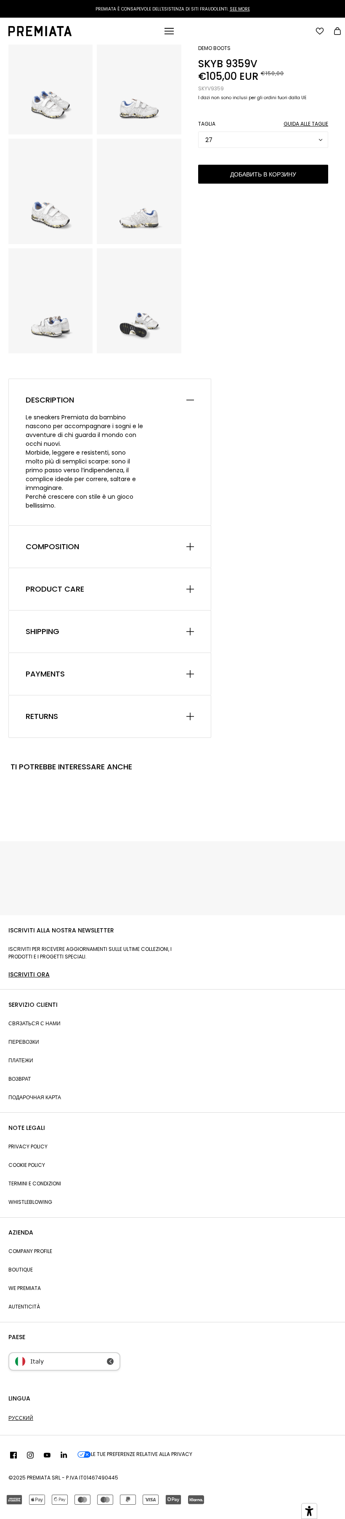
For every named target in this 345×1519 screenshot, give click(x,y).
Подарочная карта (34, 1097)
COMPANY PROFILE (30, 1251)
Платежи (20, 1060)
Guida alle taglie (306, 123)
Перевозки (23, 1041)
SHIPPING (42, 631)
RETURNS (42, 716)
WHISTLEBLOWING (30, 1202)
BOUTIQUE (20, 1269)
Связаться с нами (34, 1023)
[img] (13, 1455)
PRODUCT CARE (55, 589)
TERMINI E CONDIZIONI (34, 1183)
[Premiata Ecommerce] (40, 34)
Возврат (19, 1078)
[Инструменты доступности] (309, 1511)
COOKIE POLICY (26, 1165)
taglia (206, 123)
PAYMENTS (45, 674)
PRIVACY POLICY (28, 1146)
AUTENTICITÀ (24, 1306)
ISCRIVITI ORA (29, 974)
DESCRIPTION (50, 400)
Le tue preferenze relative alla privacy (141, 1454)
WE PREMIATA (24, 1288)
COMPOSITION (52, 546)
